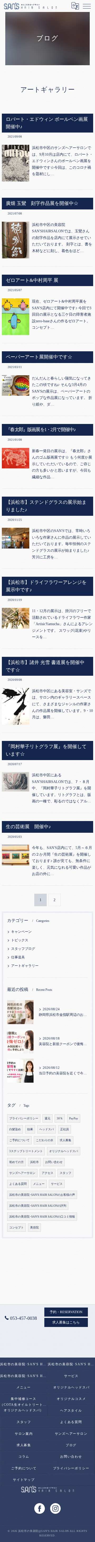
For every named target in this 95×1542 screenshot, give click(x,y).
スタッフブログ (23, 949)
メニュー (39, 1183)
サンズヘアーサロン (22, 1173)
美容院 (34, 1227)
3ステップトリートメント (26, 1151)
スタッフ (65, 1173)
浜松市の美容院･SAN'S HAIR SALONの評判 (37, 1205)
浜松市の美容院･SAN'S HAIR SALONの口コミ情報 (42, 1216)
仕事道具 (18, 957)
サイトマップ (24, 1480)
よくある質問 (18, 1183)
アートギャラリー (25, 966)
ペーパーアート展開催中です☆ (39, 357)
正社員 (64, 1129)
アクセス (47, 1173)
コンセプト (16, 1227)
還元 (47, 1118)
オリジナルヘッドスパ (63, 1151)
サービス (57, 1183)
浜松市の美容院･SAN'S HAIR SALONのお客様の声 (42, 1194)
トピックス (19, 940)
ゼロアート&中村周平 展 (32, 280)
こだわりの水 (44, 1140)
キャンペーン (21, 932)
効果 (30, 1129)
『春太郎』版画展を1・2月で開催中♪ (40, 429)
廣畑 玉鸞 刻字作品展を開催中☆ (42, 203)
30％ (60, 1118)
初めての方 (16, 1162)
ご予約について (19, 1140)
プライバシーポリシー (23, 1118)
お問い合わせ (54, 1162)
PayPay (73, 1118)
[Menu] (87, 6)
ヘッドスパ (46, 1129)
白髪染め (15, 1129)
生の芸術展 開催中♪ (28, 826)
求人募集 (65, 1140)
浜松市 (34, 1162)
